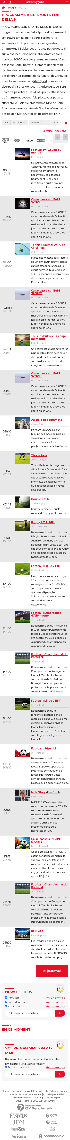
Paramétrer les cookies (20, 1098)
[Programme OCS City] (17, 140)
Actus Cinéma (15, 1006)
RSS (25, 1094)
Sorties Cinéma (16, 1002)
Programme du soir (18, 1067)
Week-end (60, 130)
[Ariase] (18, 1136)
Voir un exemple (55, 997)
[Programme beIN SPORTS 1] (29, 140)
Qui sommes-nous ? (12, 1091)
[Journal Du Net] (18, 1122)
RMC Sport (40, 81)
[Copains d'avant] (18, 1129)
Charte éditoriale (40, 1091)
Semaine (47, 130)
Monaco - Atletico (36, 86)
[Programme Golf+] (41, 140)
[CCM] (51, 1116)
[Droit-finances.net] (51, 1122)
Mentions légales (52, 1098)
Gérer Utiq (38, 1098)
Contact (63, 1091)
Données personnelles (53, 1094)
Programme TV (17, 7)
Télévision (13, 997)
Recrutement (35, 1094)
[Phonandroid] (51, 1136)
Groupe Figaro (22, 1101)
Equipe (27, 1091)
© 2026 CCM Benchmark (43, 1101)
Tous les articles (13, 1094)
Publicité (54, 1091)
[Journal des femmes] (18, 1116)
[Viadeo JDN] (51, 1129)
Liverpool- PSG (11, 86)
